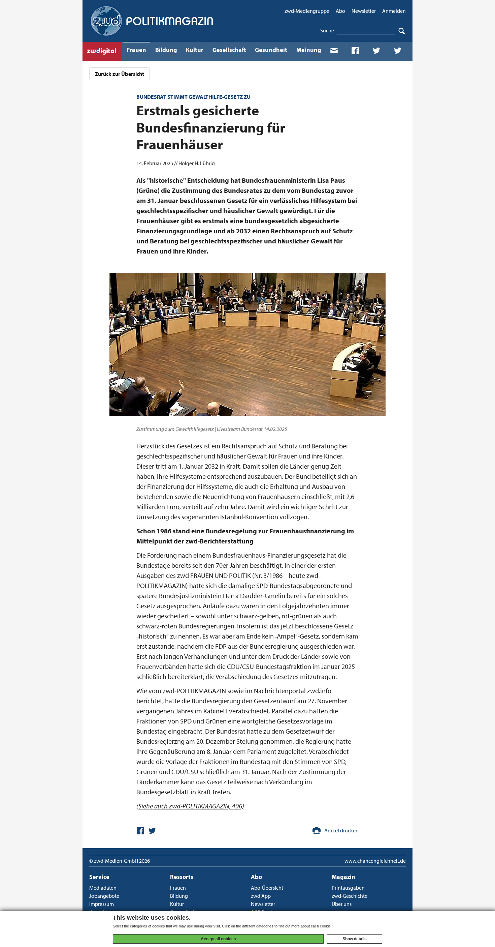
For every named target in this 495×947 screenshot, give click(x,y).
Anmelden (394, 10)
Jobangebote (104, 895)
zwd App (261, 895)
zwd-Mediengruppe (307, 10)
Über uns (342, 903)
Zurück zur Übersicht (119, 73)
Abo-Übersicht (267, 887)
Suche (327, 30)
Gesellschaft (229, 50)
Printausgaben (348, 887)
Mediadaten (103, 887)
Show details (354, 939)
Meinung (308, 50)
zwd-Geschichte (349, 895)
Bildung (166, 50)
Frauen (136, 50)
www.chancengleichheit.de (375, 860)
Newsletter (364, 10)
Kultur (194, 50)
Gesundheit (271, 50)
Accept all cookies (218, 939)
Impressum (101, 903)
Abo (340, 10)
